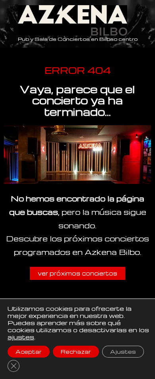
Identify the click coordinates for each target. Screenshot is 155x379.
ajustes (21, 337)
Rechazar (76, 351)
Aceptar (28, 351)
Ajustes (123, 351)
